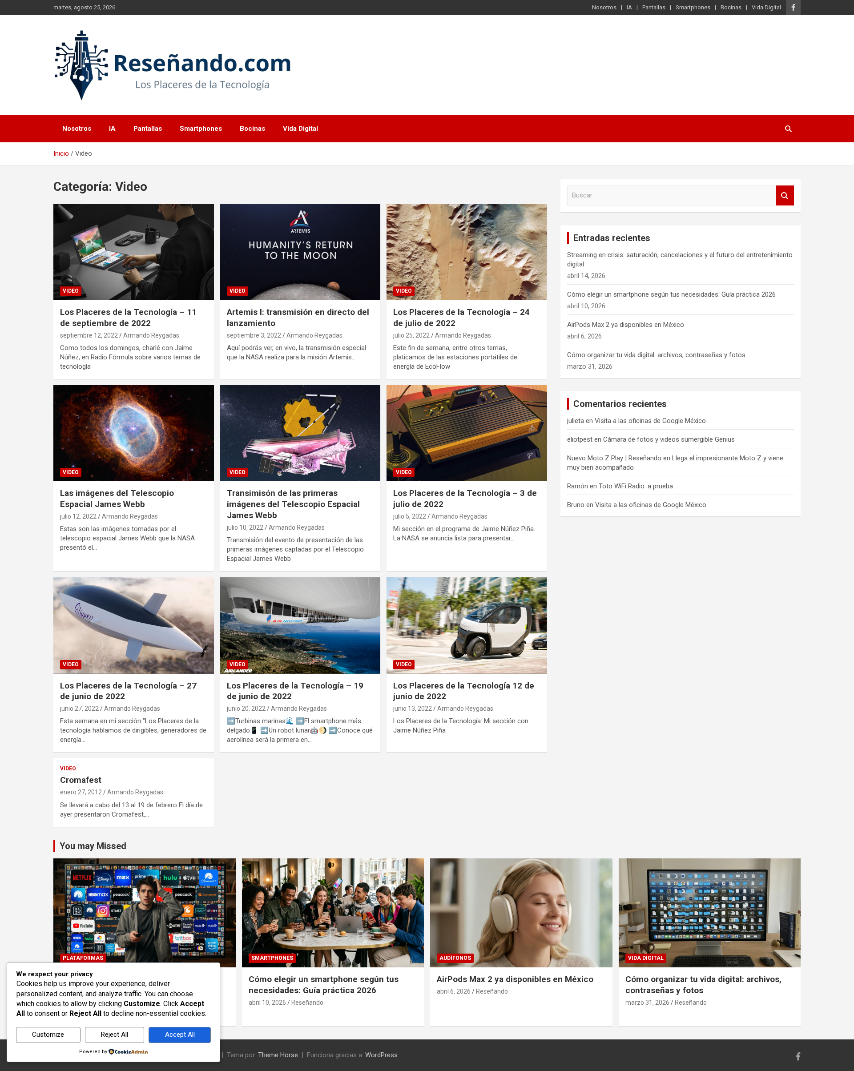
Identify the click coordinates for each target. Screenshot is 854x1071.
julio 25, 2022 (411, 335)
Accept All (180, 1035)
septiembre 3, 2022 (254, 335)
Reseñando (307, 1002)
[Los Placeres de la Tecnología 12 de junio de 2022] (467, 625)
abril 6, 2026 (454, 991)
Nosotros (604, 7)
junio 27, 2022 (79, 708)
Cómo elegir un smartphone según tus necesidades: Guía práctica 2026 (671, 294)
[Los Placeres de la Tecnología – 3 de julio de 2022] (467, 433)
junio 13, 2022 (412, 708)
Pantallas (653, 7)
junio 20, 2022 (246, 708)
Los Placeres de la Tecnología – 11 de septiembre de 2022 (128, 317)
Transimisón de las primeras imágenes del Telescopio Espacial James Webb (293, 504)
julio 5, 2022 (409, 516)
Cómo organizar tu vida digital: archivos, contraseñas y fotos (656, 355)
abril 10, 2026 (267, 1002)
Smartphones (693, 7)
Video (71, 291)
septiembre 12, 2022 (89, 335)
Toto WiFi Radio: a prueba (636, 486)
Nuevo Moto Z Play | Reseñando (614, 458)
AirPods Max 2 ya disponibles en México (625, 325)
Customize (48, 1035)
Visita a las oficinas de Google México (650, 421)
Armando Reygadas (151, 335)
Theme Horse (278, 1055)
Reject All (114, 1035)
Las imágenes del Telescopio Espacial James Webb (117, 498)
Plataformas (83, 958)
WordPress (381, 1055)
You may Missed (93, 846)
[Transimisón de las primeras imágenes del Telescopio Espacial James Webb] (300, 433)
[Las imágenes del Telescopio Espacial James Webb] (133, 433)
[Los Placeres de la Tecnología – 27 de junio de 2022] (133, 625)
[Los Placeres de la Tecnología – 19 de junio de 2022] (300, 625)
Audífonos (455, 958)
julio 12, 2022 (78, 516)
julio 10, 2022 (245, 527)
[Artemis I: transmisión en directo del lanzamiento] (300, 252)
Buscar (785, 195)
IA (629, 7)
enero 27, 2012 (81, 792)
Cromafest (80, 780)
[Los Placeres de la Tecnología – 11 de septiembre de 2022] (133, 252)
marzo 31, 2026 (647, 1002)
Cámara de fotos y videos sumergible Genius (669, 439)
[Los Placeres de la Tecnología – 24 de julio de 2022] (467, 252)
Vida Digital (766, 7)
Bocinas (731, 7)
